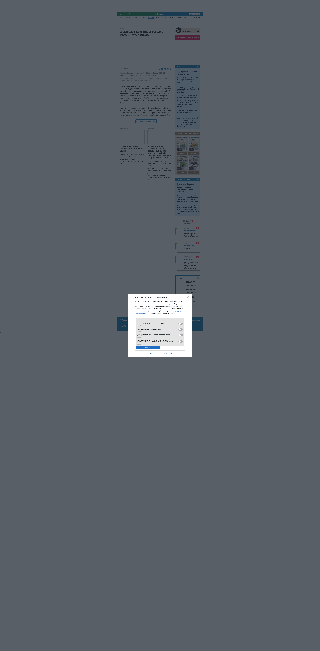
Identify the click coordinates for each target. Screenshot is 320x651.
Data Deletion (150, 353)
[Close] (188, 297)
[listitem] (160, 320)
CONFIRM (148, 347)
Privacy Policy (169, 353)
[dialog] (160, 325)
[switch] (180, 324)
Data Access (160, 353)
